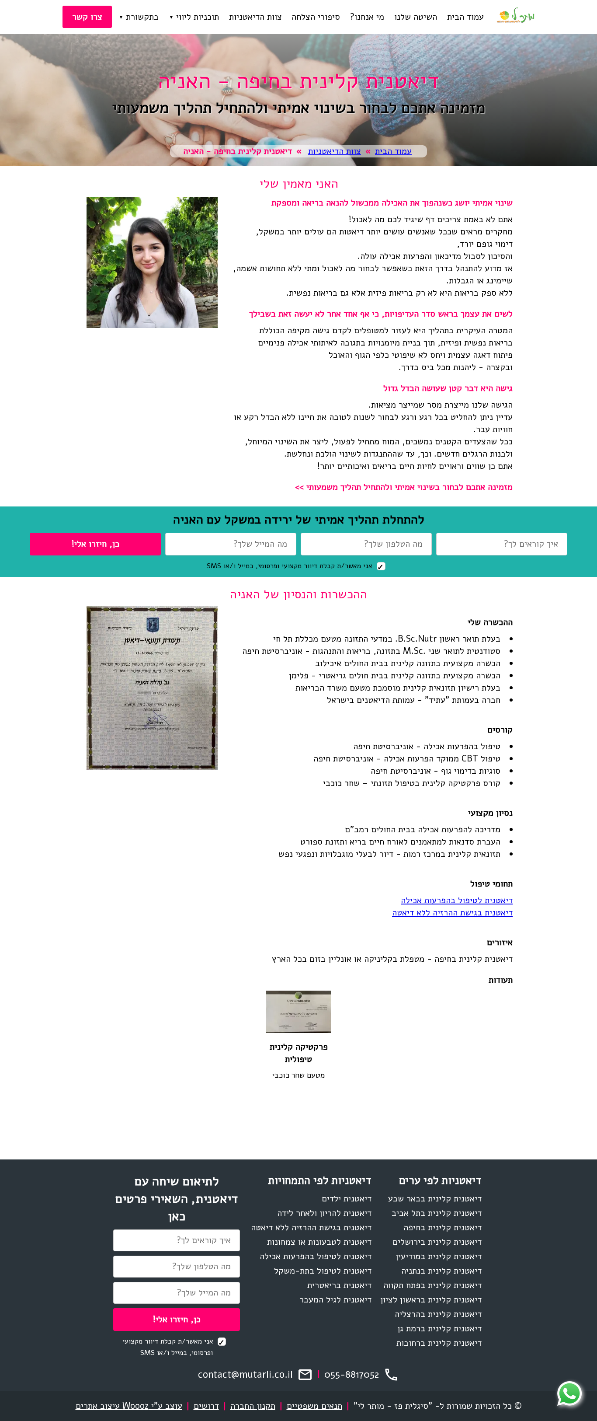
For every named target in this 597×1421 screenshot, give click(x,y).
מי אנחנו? (367, 17)
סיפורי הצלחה (316, 17)
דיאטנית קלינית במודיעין (439, 1256)
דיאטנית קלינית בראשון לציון (431, 1300)
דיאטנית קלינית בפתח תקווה (432, 1285)
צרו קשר (87, 17)
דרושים (206, 1406)
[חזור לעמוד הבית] (515, 17)
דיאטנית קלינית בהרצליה (438, 1314)
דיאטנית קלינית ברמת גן (439, 1328)
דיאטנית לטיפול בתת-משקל (322, 1271)
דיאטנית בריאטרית (339, 1285)
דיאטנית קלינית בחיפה (442, 1227)
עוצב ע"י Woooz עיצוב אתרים (129, 1406)
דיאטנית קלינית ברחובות (439, 1343)
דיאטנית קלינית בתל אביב (437, 1213)
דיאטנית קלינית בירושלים (437, 1242)
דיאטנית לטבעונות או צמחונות (319, 1242)
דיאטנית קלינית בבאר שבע (435, 1199)
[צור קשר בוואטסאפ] (569, 1393)
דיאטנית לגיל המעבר (335, 1300)
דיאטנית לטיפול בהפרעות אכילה (457, 900)
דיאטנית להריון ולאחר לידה (324, 1213)
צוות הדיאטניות (255, 17)
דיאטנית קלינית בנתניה (441, 1271)
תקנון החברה (252, 1406)
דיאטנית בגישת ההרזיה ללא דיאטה (452, 912)
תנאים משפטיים (314, 1406)
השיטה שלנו (415, 17)
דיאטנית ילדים (346, 1199)
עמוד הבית (465, 17)
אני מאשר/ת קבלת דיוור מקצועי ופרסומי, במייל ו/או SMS (291, 566)
